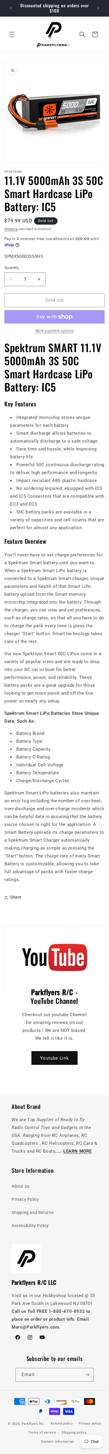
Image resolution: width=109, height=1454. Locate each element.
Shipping (11, 228)
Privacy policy (89, 1423)
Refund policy (62, 1423)
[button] (11, 34)
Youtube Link (54, 1057)
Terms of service (42, 1432)
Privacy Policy (25, 1199)
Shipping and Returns (33, 1212)
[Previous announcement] (10, 8)
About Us (21, 1186)
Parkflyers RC (33, 1424)
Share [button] (16, 897)
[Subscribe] (87, 1375)
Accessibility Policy (30, 1225)
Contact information (57, 1441)
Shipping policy (74, 1432)
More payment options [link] (54, 331)
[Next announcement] (98, 8)
